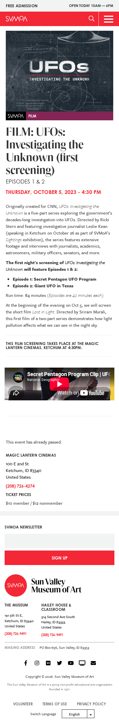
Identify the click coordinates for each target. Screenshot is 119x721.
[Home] (16, 18)
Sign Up (60, 557)
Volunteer (23, 704)
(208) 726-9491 (16, 633)
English (74, 714)
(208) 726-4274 (20, 486)
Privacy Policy (91, 704)
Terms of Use (54, 704)
